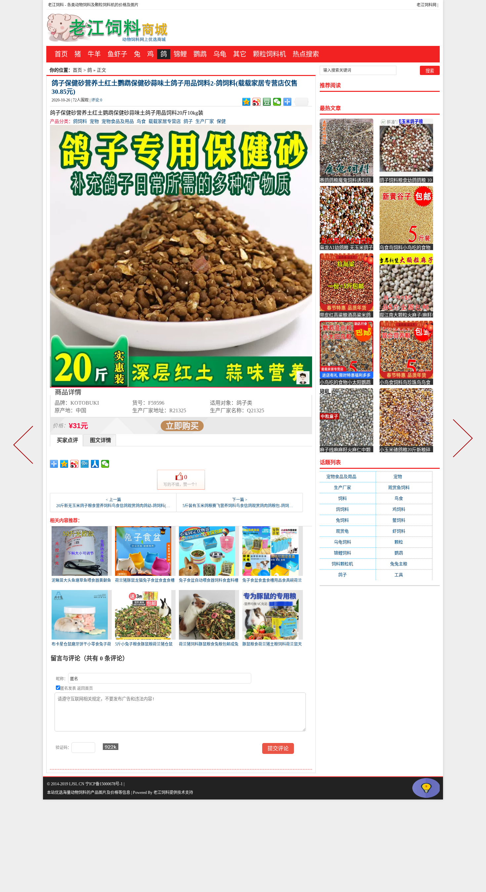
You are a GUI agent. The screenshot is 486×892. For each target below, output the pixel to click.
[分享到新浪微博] (257, 102)
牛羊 (94, 54)
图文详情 (100, 440)
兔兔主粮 (404, 563)
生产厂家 (204, 121)
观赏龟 (347, 531)
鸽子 (188, 121)
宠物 (94, 121)
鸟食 (141, 121)
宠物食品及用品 (117, 121)
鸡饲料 (404, 509)
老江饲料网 (426, 5)
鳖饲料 (404, 520)
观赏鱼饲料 (404, 487)
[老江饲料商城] (107, 28)
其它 (239, 54)
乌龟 (219, 54)
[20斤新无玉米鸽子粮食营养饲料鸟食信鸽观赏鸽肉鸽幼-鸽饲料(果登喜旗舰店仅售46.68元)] (24, 446)
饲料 (347, 498)
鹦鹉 (200, 54)
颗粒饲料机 (269, 54)
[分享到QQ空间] (246, 102)
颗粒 (404, 541)
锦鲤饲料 (348, 552)
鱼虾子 (117, 54)
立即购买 (182, 425)
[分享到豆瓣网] (267, 102)
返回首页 (85, 688)
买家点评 (67, 440)
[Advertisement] (198, 845)
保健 (221, 121)
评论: (96, 100)
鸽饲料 (80, 121)
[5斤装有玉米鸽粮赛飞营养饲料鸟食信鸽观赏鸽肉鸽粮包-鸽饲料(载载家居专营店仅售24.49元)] (461, 446)
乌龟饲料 (348, 541)
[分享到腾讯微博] (85, 464)
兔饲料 (347, 520)
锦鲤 (180, 54)
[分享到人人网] (95, 464)
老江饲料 (56, 5)
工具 (404, 574)
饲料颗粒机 (348, 563)
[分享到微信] (277, 102)
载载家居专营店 (164, 121)
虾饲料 (404, 531)
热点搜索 (306, 54)
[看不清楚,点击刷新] (110, 746)
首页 (61, 54)
